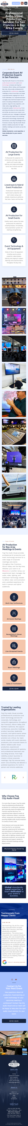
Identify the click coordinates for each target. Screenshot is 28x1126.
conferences (14, 91)
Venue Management (14, 1082)
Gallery (14, 1097)
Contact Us (14, 1098)
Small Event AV (14, 1079)
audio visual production (9, 83)
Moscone (5, 571)
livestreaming (17, 108)
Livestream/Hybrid (14, 1075)
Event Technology (14, 1080)
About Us (14, 1092)
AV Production (14, 1077)
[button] (25, 3)
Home (14, 1074)
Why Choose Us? (14, 1093)
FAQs (14, 1095)
